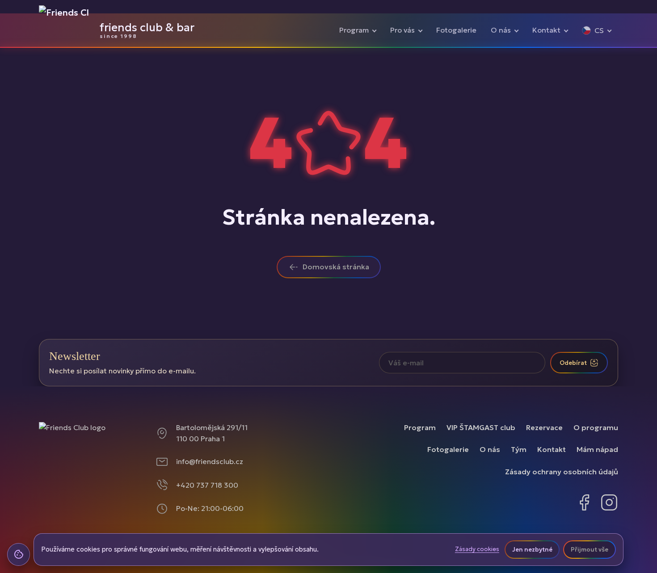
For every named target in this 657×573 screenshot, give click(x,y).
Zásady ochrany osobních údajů (561, 471)
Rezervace (544, 427)
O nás (501, 29)
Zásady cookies (477, 549)
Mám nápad (597, 449)
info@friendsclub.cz (209, 461)
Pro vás (402, 29)
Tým (518, 449)
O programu (595, 427)
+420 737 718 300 (207, 485)
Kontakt (546, 29)
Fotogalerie (456, 29)
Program (354, 29)
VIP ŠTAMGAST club (480, 427)
